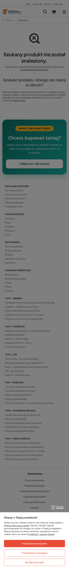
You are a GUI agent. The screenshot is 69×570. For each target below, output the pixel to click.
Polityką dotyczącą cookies (17, 525)
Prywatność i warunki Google (40, 534)
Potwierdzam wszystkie (34, 543)
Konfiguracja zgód (34, 562)
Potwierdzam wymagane (34, 553)
